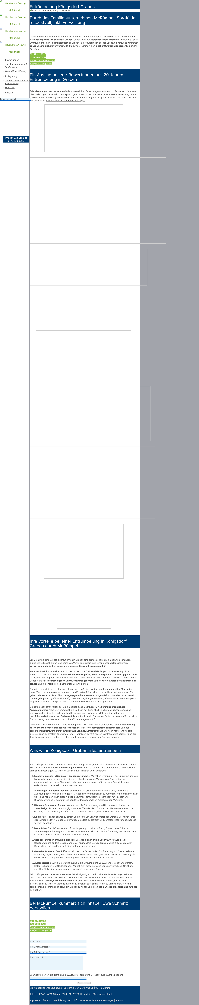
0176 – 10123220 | (71, 994)
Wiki (70, 1000)
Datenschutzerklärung (54, 1000)
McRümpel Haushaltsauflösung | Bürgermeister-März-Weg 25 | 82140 (66, 988)
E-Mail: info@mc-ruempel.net (96, 994)
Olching (106, 988)
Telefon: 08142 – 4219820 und (45, 994)
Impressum (35, 1000)
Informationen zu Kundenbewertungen (94, 1000)
